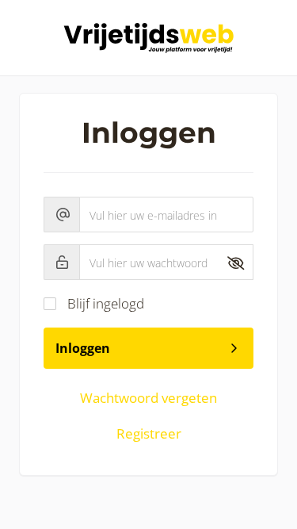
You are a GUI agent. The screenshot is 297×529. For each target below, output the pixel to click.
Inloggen (82, 348)
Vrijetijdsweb (149, 38)
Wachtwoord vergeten (148, 398)
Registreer (148, 433)
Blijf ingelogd (105, 303)
